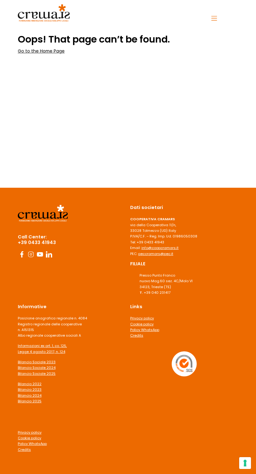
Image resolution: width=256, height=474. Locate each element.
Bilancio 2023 (30, 389)
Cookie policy (29, 438)
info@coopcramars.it (160, 247)
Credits (24, 449)
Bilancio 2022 (30, 383)
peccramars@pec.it (155, 253)
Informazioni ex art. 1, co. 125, (42, 345)
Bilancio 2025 (30, 401)
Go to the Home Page (41, 51)
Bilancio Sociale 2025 (37, 373)
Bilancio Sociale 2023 (37, 361)
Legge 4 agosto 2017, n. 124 (41, 351)
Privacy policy (30, 432)
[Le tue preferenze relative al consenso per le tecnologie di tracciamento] (245, 463)
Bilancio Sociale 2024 (37, 367)
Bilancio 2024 (30, 395)
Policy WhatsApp (32, 443)
